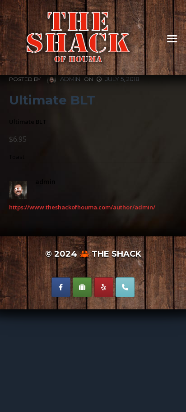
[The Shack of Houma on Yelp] (103, 287)
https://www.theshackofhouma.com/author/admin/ (82, 207)
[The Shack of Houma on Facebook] (60, 287)
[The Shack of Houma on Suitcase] (82, 287)
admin (69, 78)
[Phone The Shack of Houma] (125, 287)
